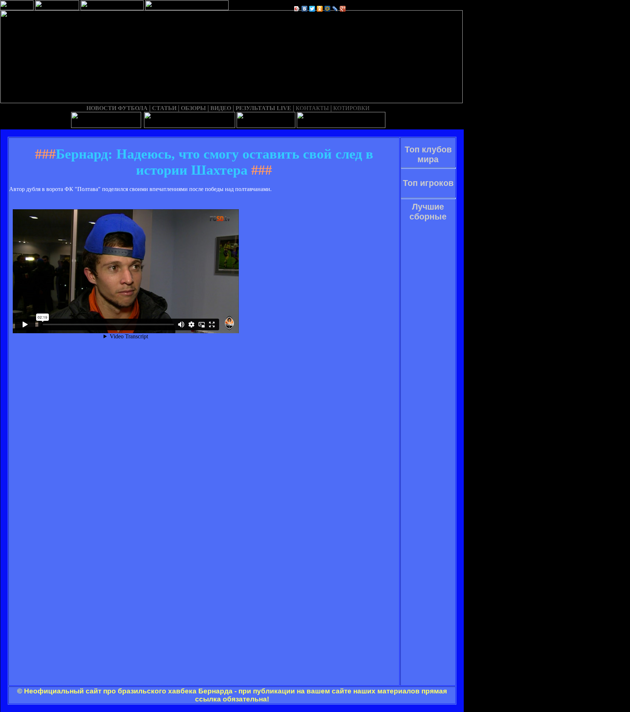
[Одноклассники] (320, 8)
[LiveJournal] (335, 8)
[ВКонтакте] (304, 8)
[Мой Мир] (327, 8)
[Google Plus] (343, 8)
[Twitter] (312, 8)
